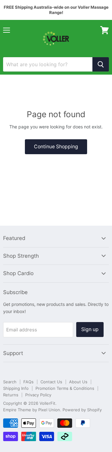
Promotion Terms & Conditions (64, 388)
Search (9, 381)
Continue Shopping (56, 147)
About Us (78, 381)
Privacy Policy (38, 394)
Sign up (90, 329)
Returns (10, 394)
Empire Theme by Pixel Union (31, 409)
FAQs (28, 381)
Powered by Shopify (82, 409)
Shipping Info (16, 388)
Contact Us (51, 381)
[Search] (100, 64)
